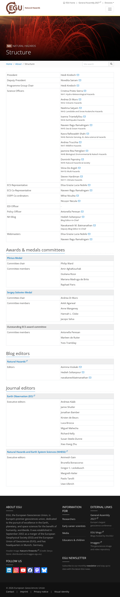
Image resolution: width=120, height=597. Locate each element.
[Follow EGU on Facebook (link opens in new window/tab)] (30, 570)
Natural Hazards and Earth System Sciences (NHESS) (36, 451)
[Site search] (111, 64)
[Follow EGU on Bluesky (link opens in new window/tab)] (44, 570)
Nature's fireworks (28, 550)
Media (65, 533)
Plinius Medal (14, 257)
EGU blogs (96, 532)
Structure (30, 64)
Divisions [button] (108, 2)
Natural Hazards (16, 361)
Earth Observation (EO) (20, 396)
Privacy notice (41, 591)
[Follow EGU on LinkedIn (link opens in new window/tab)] (9, 570)
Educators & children (73, 540)
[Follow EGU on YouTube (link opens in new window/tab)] (23, 570)
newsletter (91, 565)
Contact (10, 591)
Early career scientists (73, 526)
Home (9, 64)
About (18, 64)
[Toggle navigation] (110, 9)
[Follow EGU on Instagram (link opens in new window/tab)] (16, 570)
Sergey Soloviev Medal (19, 292)
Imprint (24, 591)
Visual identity (61, 591)
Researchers (68, 519)
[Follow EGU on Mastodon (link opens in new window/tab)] (37, 570)
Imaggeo (95, 542)
